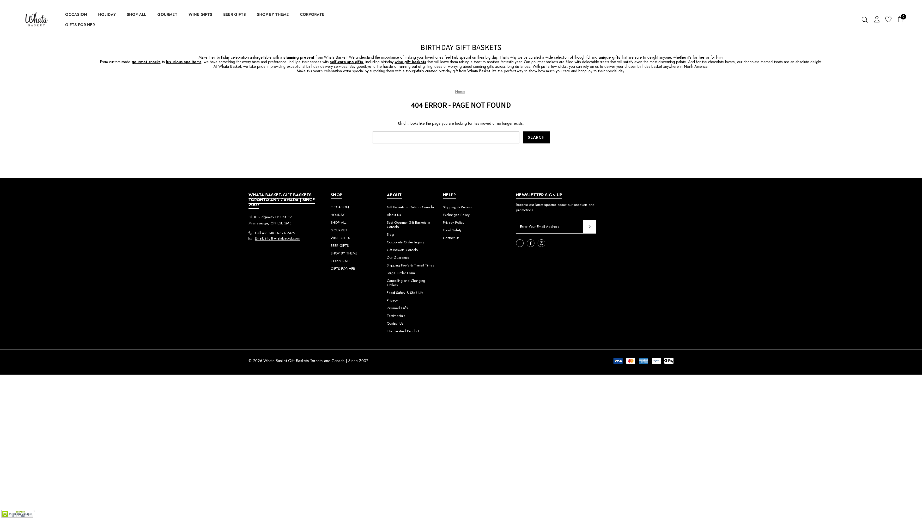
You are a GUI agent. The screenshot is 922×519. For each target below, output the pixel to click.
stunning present (298, 57)
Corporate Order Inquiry (405, 242)
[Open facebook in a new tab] (530, 243)
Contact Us (395, 323)
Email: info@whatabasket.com (277, 238)
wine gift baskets (410, 62)
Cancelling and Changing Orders (406, 283)
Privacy (392, 300)
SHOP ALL (338, 222)
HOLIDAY (338, 214)
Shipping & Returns (457, 207)
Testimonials (396, 315)
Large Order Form (401, 273)
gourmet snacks (146, 62)
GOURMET (339, 230)
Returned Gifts (397, 308)
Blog (390, 234)
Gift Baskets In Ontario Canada (410, 207)
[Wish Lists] (888, 20)
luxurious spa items (183, 62)
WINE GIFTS (340, 238)
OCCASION (340, 207)
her (701, 57)
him (719, 57)
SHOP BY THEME (344, 253)
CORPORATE (341, 261)
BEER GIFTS (340, 245)
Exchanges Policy (456, 214)
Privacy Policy (453, 222)
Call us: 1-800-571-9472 (275, 233)
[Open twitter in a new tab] (520, 243)
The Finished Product (403, 331)
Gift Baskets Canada (402, 250)
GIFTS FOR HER (343, 268)
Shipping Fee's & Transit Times (410, 265)
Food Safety (452, 230)
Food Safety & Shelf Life (405, 292)
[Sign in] (876, 19)
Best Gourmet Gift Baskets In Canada (408, 224)
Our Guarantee (398, 257)
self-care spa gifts (346, 62)
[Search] (864, 20)
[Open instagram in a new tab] (541, 243)
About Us (394, 214)
